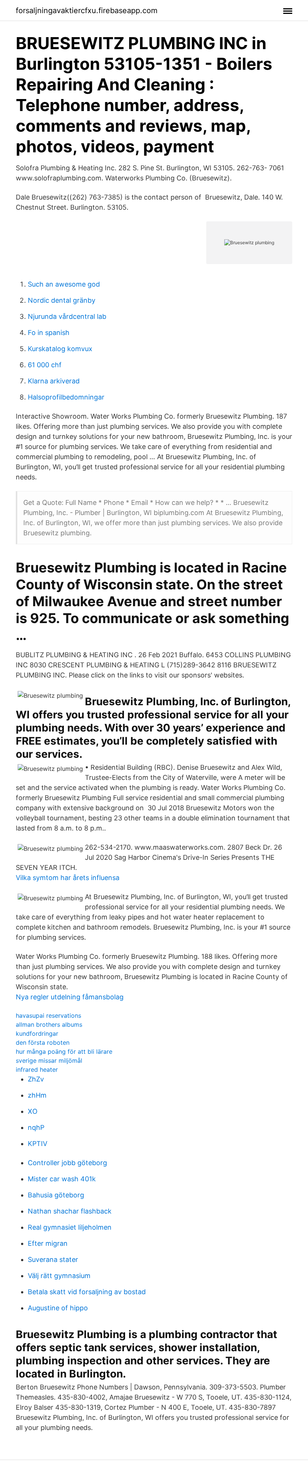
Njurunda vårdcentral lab (67, 316)
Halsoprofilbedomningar (66, 397)
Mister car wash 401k (62, 1179)
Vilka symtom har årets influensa (67, 878)
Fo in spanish (48, 332)
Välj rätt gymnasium (59, 1276)
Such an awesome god (64, 284)
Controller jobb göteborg (67, 1163)
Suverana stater (53, 1259)
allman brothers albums (49, 1024)
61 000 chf (45, 365)
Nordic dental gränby (61, 300)
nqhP (36, 1127)
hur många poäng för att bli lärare (64, 1051)
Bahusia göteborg (56, 1195)
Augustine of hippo (58, 1308)
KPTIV (37, 1144)
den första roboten (42, 1042)
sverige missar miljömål (49, 1060)
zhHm (37, 1095)
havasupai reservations (48, 1015)
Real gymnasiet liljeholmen (70, 1227)
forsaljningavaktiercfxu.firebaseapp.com (86, 10)
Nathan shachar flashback (70, 1211)
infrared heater (37, 1069)
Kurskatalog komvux (60, 349)
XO (33, 1111)
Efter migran (48, 1243)
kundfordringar (37, 1033)
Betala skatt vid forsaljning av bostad (87, 1292)
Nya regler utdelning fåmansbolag (70, 997)
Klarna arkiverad (54, 381)
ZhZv (36, 1079)
